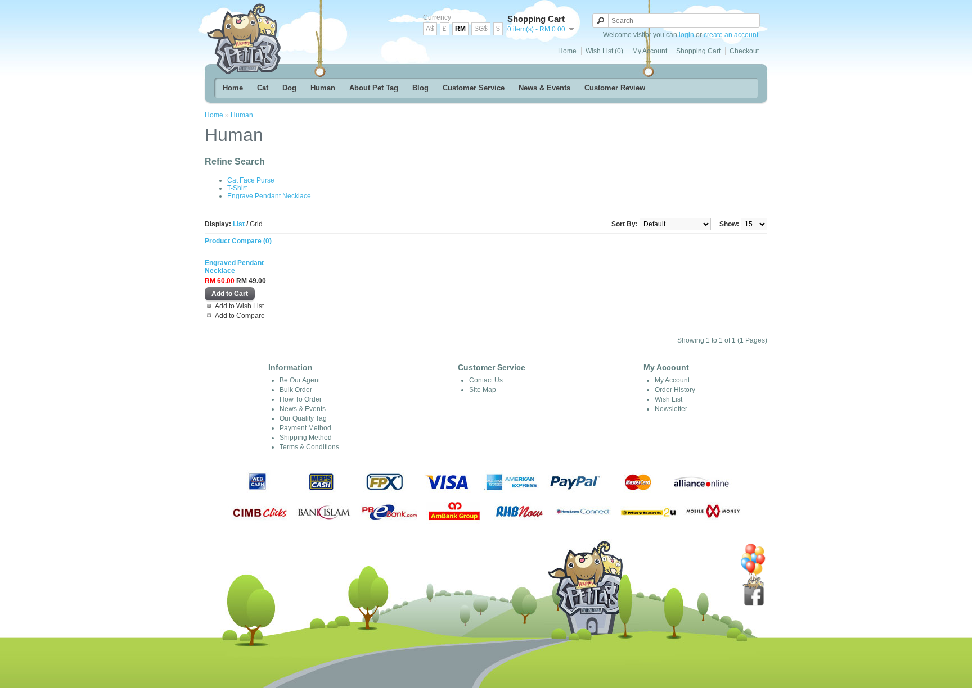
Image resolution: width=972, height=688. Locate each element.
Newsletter (671, 409)
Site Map (482, 390)
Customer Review (614, 88)
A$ (430, 29)
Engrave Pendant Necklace (269, 196)
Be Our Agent (300, 380)
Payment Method (305, 428)
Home (567, 51)
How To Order (301, 399)
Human (322, 88)
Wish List (668, 399)
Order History (675, 390)
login (686, 35)
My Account (649, 51)
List (239, 224)
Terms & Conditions (309, 447)
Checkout (744, 51)
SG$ (481, 29)
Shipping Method (306, 437)
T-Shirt (237, 188)
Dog (289, 88)
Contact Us (486, 380)
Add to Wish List (239, 306)
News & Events (544, 88)
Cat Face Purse (250, 180)
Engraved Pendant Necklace (234, 267)
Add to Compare (240, 316)
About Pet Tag (373, 88)
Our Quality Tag (303, 418)
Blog (420, 88)
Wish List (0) (604, 51)
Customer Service (474, 88)
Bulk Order (296, 390)
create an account (731, 35)
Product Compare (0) (238, 241)
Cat (262, 88)
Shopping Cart (698, 51)
